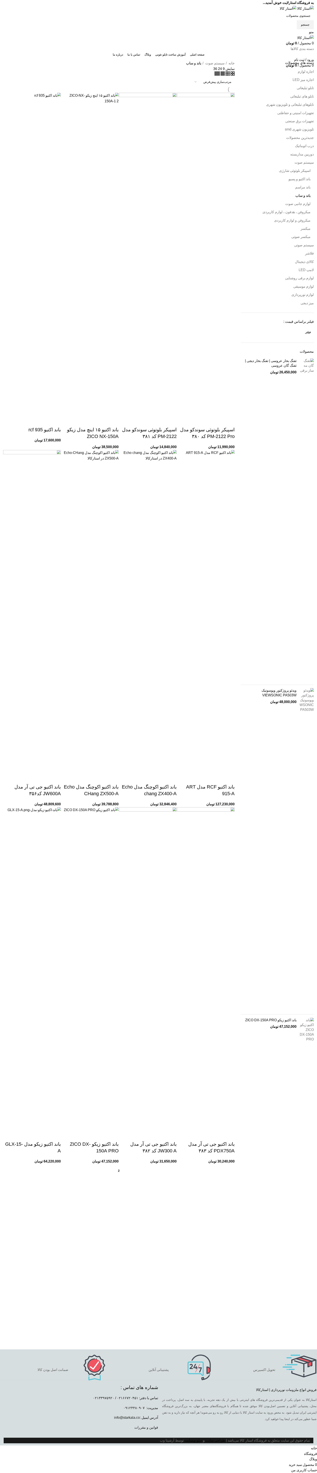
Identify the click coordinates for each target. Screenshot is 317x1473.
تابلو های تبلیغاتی (302, 96)
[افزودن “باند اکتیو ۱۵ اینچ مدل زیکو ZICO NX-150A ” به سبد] (113, 421)
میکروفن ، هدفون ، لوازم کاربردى (286, 212)
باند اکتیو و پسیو (300, 179)
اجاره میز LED (303, 80)
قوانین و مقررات (146, 1427)
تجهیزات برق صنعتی (299, 121)
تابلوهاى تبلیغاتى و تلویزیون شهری (290, 104)
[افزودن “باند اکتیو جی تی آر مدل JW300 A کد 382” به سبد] (171, 1135)
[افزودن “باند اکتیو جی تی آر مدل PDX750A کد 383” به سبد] (229, 1135)
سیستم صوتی (304, 245)
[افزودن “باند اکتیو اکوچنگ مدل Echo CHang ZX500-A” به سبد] (113, 778)
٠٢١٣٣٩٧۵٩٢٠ (103, 1398)
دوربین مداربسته (302, 154)
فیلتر (308, 332)
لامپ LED (306, 270)
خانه (231, 63)
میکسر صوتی (301, 237)
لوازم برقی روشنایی (299, 278)
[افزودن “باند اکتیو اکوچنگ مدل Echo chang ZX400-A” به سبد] (171, 778)
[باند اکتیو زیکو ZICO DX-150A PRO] (307, 1179)
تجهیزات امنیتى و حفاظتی (295, 113)
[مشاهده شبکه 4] (222, 74)
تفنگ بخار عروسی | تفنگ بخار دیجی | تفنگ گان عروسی (271, 363)
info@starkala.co (127, 1417)
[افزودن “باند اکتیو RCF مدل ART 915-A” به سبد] (229, 778)
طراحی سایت (215, 1440)
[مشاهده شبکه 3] (227, 74)
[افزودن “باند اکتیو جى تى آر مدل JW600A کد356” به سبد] (55, 778)
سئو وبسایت (193, 1440)
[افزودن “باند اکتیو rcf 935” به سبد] (55, 421)
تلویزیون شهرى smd (299, 129)
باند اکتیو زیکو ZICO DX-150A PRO (270, 1020)
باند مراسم (303, 187)
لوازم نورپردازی (302, 294)
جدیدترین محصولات (300, 138)
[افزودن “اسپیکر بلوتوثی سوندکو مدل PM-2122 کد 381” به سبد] (171, 421)
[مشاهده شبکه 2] (232, 74)
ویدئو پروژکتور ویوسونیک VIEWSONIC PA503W (279, 693)
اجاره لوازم (306, 71)
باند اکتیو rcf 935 (44, 429)
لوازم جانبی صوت (298, 204)
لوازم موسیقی (303, 286)
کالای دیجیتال (304, 262)
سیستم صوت (304, 162)
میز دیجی (307, 303)
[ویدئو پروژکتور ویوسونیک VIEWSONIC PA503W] (307, 849)
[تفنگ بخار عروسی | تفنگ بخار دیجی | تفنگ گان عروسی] (307, 520)
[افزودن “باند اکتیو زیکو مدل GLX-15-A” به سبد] (55, 1135)
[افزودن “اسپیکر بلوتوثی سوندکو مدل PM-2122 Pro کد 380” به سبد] (229, 421)
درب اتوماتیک (304, 146)
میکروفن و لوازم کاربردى (292, 220)
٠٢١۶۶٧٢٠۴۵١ (127, 1398)
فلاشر (309, 253)
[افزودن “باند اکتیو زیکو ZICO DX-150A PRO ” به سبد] (113, 1135)
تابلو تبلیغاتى (305, 88)
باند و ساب (303, 195)
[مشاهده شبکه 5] (217, 74)
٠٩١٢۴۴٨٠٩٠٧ (134, 1408)
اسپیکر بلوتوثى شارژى (295, 170)
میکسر (306, 228)
